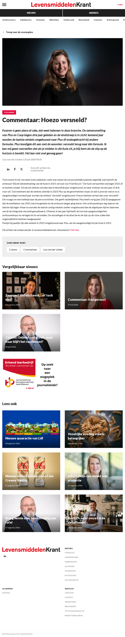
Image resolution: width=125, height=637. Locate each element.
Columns (98, 20)
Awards (93, 13)
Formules (40, 20)
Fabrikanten (25, 20)
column (13, 249)
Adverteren (70, 602)
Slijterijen (54, 20)
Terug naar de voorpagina (19, 32)
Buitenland (84, 20)
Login (120, 4)
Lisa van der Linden (12, 159)
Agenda (6, 593)
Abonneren (70, 606)
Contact (69, 597)
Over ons (69, 593)
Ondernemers (9, 20)
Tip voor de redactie (74, 611)
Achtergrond (113, 20)
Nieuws (31, 13)
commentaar (30, 249)
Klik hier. (74, 229)
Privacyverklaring (74, 615)
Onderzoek (68, 20)
